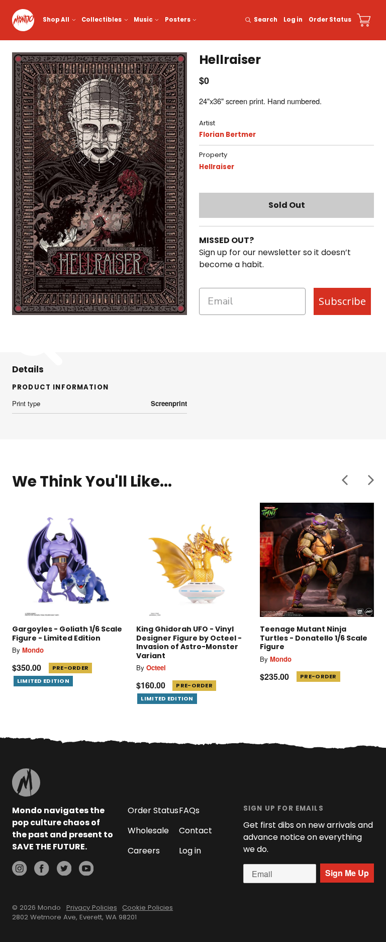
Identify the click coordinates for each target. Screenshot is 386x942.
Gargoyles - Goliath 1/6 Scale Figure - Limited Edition (67, 633)
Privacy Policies (91, 907)
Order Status (330, 20)
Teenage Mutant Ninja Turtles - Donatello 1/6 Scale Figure (313, 638)
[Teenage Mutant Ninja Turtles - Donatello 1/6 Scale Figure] (317, 560)
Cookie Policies (147, 907)
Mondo (33, 650)
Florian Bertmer (227, 134)
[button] (345, 479)
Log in (293, 20)
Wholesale (148, 830)
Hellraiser (216, 167)
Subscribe (342, 301)
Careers (144, 850)
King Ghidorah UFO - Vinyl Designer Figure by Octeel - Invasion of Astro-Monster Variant (189, 642)
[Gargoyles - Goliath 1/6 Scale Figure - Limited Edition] (69, 560)
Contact (195, 830)
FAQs (189, 810)
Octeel (156, 667)
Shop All (56, 20)
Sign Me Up (347, 873)
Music (143, 20)
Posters (177, 20)
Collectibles (101, 20)
